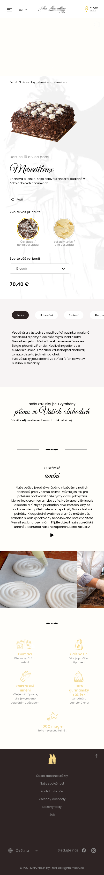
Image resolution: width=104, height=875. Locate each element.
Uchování (46, 315)
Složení (74, 315)
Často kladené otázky (52, 776)
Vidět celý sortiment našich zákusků (39, 420)
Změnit (93, 10)
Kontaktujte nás (52, 791)
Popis (20, 315)
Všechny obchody (52, 799)
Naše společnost (52, 783)
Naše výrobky (52, 807)
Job (52, 814)
